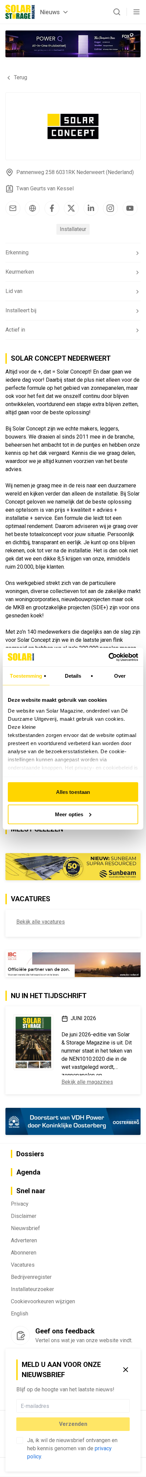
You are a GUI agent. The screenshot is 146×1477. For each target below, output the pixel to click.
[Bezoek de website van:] (73, 43)
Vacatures (23, 1265)
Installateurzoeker (32, 1289)
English (19, 1313)
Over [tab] (120, 676)
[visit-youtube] (130, 208)
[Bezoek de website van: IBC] (73, 963)
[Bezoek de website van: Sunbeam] (73, 866)
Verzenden (73, 1424)
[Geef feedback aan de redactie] (20, 1335)
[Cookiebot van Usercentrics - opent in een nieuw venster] (108, 657)
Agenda (28, 1172)
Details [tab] (73, 676)
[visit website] (32, 208)
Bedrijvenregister (31, 1277)
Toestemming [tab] (26, 676)
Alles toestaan (73, 792)
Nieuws (50, 12)
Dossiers (30, 1154)
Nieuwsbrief (25, 1228)
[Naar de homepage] (20, 12)
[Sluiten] (126, 1370)
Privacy (20, 1204)
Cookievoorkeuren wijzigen (43, 1301)
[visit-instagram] (110, 208)
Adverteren (24, 1240)
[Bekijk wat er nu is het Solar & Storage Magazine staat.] (33, 1042)
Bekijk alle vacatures (40, 922)
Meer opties (69, 814)
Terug (20, 77)
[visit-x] (71, 208)
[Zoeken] (117, 12)
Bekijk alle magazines (87, 1082)
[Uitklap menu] (136, 12)
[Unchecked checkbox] (19, 1440)
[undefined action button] (128, 1406)
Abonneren (23, 1252)
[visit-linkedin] (91, 208)
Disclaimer (23, 1216)
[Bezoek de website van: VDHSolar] (73, 1121)
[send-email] (12, 208)
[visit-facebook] (51, 208)
